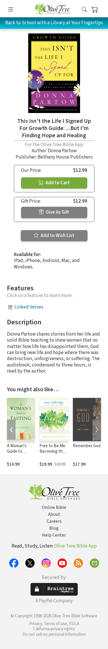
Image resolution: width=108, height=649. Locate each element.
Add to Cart (57, 182)
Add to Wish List (57, 235)
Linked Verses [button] (28, 307)
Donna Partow (62, 150)
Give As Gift (57, 212)
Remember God (87, 446)
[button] (84, 10)
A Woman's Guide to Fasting (16, 451)
